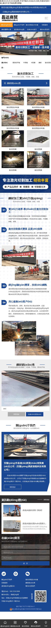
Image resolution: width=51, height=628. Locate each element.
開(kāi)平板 (18, 63)
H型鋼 (34, 63)
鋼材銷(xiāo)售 (6, 29)
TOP (45, 624)
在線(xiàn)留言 (32, 29)
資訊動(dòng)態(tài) (19, 30)
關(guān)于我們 (19, 25)
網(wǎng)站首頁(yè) (6, 25)
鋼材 (42, 63)
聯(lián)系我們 (44, 29)
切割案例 (45, 25)
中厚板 (27, 63)
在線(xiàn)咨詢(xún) (34, 414)
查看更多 (16, 414)
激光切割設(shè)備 (32, 25)
